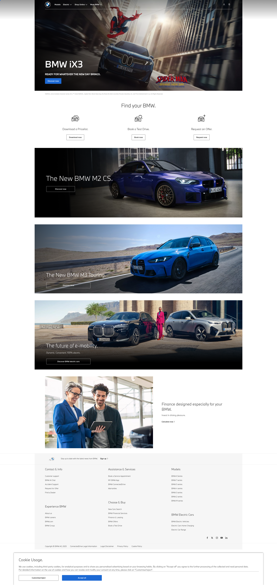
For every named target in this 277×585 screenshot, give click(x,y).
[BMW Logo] (48, 4)
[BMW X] (212, 538)
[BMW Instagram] (217, 538)
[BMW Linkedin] (226, 538)
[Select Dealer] (229, 4)
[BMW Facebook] (207, 538)
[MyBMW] (224, 4)
